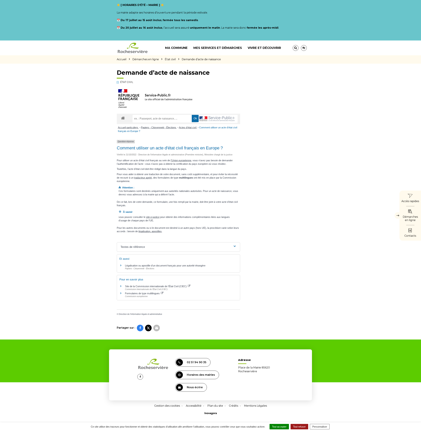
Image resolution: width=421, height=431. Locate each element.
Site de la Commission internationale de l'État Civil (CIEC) (156, 286)
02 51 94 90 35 (196, 362)
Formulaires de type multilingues (142, 293)
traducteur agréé (143, 177)
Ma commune (176, 48)
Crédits (233, 405)
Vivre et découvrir (264, 48)
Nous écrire (195, 387)
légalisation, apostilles (150, 231)
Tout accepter (279, 426)
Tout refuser (299, 426)
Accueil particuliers (128, 127)
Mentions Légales (255, 405)
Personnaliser (319, 426)
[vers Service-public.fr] (217, 119)
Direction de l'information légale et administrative (140, 314)
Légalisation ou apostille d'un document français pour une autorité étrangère (165, 265)
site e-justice (153, 217)
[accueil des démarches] (123, 118)
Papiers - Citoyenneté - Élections (159, 127)
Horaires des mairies (201, 374)
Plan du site (215, 405)
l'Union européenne (181, 160)
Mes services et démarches (217, 48)
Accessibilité (193, 405)
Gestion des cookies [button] (167, 405)
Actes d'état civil (188, 127)
